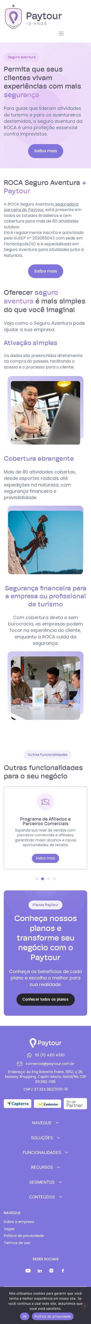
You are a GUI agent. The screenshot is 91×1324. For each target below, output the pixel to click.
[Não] (84, 1306)
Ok (24, 1316)
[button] (45, 271)
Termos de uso (17, 1243)
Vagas (9, 1229)
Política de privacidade (24, 1235)
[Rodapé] (28, 1271)
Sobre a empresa (19, 1221)
